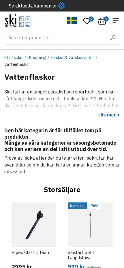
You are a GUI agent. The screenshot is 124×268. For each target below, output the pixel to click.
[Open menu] (115, 21)
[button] (72, 20)
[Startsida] (18, 21)
